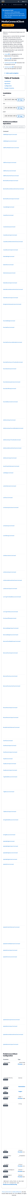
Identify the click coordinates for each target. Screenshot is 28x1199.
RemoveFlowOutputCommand (10, 652)
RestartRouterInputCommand (10, 707)
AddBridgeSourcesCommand (10, 141)
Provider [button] (20, 1064)
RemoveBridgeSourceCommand (10, 634)
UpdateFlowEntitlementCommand (11, 927)
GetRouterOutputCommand (9, 458)
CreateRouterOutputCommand (10, 249)
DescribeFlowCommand (8, 327)
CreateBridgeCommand (8, 207)
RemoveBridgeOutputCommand (10, 628)
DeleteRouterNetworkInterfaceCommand (13, 289)
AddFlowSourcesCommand (9, 170)
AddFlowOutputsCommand (9, 162)
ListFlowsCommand (7, 497)
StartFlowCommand (8, 740)
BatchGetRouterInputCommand (10, 180)
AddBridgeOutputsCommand (10, 134)
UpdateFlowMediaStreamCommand (11, 943)
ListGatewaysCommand (8, 525)
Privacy (3, 1191)
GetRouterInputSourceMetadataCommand (13, 428)
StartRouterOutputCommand (10, 752)
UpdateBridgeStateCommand (10, 859)
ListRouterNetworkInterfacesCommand (12, 580)
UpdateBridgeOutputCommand (10, 846)
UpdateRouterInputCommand (10, 1026)
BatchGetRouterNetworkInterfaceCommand (13, 188)
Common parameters (9, 62)
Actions (6, 54)
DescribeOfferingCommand (9, 388)
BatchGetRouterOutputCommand (11, 198)
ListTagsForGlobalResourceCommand (12, 596)
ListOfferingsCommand (8, 535)
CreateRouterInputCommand (10, 235)
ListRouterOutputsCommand (10, 588)
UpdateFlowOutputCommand (10, 950)
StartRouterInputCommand (9, 745)
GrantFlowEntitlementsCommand (11, 466)
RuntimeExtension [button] (23, 1086)
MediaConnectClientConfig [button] (10, 1184)
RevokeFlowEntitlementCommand (11, 727)
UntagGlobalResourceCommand (10, 819)
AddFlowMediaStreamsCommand (11, 147)
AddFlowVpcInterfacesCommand (11, 175)
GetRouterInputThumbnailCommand (12, 439)
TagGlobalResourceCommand (10, 776)
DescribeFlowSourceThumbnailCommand (13, 362)
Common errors (8, 67)
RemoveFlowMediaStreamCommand (11, 641)
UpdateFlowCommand (8, 864)
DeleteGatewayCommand (9, 273)
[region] (14, 590)
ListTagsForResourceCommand (10, 611)
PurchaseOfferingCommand (9, 618)
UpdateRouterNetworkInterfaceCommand (13, 1034)
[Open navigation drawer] (2, 4)
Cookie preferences (16, 1191)
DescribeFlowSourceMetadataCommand (12, 342)
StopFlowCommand (7, 758)
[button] (18, 1)
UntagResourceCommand (9, 834)
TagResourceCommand (8, 791)
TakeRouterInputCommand (9, 811)
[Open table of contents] (26, 4)
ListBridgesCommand (8, 472)
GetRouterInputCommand (9, 420)
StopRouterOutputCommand (10, 770)
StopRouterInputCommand (9, 763)
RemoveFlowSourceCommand (10, 676)
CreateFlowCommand (8, 215)
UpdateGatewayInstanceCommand (11, 1019)
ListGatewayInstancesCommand (10, 507)
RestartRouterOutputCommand (10, 717)
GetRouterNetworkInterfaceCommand (12, 448)
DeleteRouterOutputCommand (10, 297)
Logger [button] (20, 1091)
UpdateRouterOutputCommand (10, 1044)
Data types (7, 58)
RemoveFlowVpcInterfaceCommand (11, 686)
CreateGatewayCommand (9, 226)
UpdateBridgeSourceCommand (10, 852)
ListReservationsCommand (9, 555)
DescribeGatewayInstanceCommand (11, 382)
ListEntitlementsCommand (9, 486)
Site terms (8, 1191)
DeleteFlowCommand (8, 264)
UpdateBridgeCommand (8, 841)
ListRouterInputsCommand (9, 572)
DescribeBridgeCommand (9, 320)
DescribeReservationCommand (10, 401)
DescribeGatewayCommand (9, 368)
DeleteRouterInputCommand (10, 282)
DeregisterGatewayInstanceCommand (12, 304)
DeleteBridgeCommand (8, 256)
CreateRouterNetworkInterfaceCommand (13, 241)
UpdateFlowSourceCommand (10, 956)
